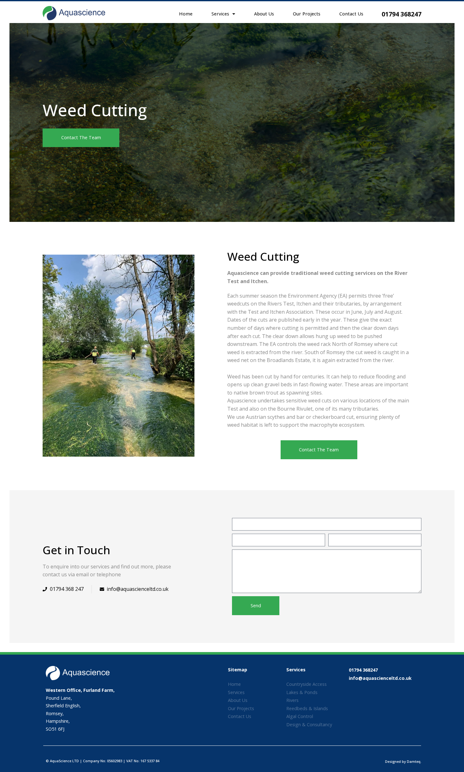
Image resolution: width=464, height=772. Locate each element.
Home (186, 14)
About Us (264, 14)
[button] (81, 137)
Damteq (413, 761)
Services (220, 14)
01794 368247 (401, 14)
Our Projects (306, 14)
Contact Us (351, 14)
